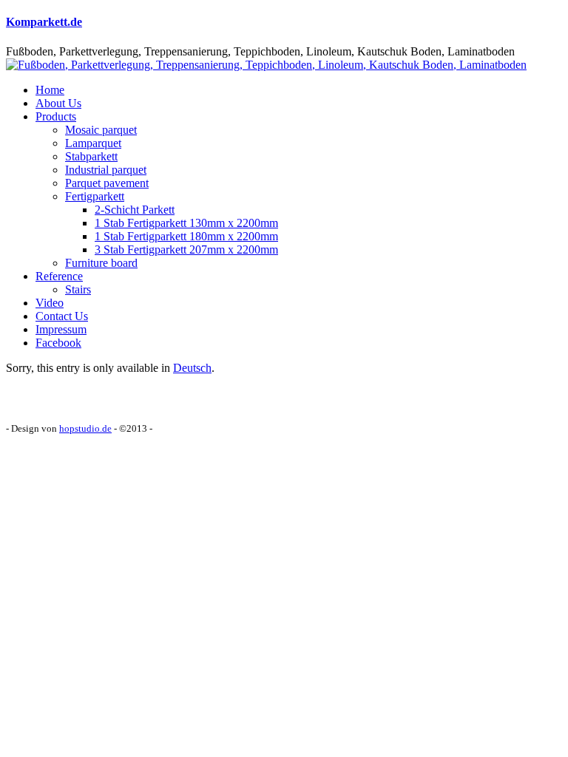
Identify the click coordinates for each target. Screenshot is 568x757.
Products (56, 116)
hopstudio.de (85, 428)
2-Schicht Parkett (135, 209)
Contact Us (62, 316)
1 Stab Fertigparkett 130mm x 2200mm (186, 223)
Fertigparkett (94, 196)
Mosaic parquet (101, 129)
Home (50, 90)
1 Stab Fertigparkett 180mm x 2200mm (186, 236)
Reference (59, 276)
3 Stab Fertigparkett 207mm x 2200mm (186, 249)
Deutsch (192, 367)
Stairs (78, 289)
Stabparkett (91, 156)
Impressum (61, 329)
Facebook (58, 342)
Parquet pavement (107, 183)
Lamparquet (93, 143)
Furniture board (101, 263)
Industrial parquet (105, 169)
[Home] (266, 64)
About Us (58, 103)
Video (50, 302)
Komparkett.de (44, 22)
